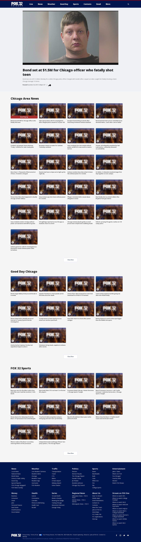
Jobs (12, 503)
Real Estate (14, 507)
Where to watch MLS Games (118, 524)
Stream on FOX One (120, 493)
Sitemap (94, 519)
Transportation (56, 471)
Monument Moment (58, 505)
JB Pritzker (75, 481)
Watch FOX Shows (118, 483)
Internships (95, 512)
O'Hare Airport (56, 481)
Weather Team (36, 478)
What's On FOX (117, 474)
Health (35, 493)
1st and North (56, 496)
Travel (54, 474)
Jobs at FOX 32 (96, 510)
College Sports (96, 488)
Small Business (16, 510)
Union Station (56, 485)
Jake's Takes (116, 471)
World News (15, 476)
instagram (120, 535)
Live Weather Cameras (39, 471)
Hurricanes (35, 483)
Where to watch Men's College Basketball (119, 512)
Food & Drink (116, 478)
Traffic (54, 469)
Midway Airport (56, 483)
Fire (93, 483)
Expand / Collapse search (128, 4)
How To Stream (97, 496)
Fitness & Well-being (38, 503)
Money (14, 493)
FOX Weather (36, 485)
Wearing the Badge (58, 500)
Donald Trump (76, 478)
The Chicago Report (78, 476)
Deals (13, 500)
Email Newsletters (97, 500)
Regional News (78, 493)
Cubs (93, 478)
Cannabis (34, 500)
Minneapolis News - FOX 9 (80, 504)
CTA (53, 476)
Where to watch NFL (118, 496)
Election (74, 471)
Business (14, 496)
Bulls (93, 476)
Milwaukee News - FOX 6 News (80, 497)
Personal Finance (16, 505)
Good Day (14, 481)
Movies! (114, 481)
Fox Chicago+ (116, 476)
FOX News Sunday (17, 488)
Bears (94, 471)
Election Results (77, 474)
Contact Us (95, 503)
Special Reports (16, 483)
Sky (93, 485)
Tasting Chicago (57, 503)
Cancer (34, 496)
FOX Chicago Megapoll (18, 485)
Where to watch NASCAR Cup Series (120, 505)
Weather (35, 469)
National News (16, 474)
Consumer (14, 498)
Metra (54, 478)
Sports (95, 469)
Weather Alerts (36, 474)
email (128, 535)
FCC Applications (97, 517)
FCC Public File (96, 514)
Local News (15, 471)
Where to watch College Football (119, 499)
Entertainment (118, 469)
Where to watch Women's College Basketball (120, 516)
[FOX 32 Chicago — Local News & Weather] (17, 4)
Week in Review (56, 498)
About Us (96, 493)
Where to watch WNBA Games (119, 520)
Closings (34, 476)
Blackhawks (96, 474)
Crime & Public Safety (18, 478)
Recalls (34, 507)
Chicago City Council (78, 485)
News (13, 469)
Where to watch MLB (119, 502)
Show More (70, 260)
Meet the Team (97, 507)
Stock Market (15, 512)
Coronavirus (35, 498)
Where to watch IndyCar (119, 509)
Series (54, 493)
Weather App (36, 481)
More (108, 4)
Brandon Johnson (77, 483)
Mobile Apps (96, 498)
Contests (95, 505)
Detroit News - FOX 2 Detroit (78, 501)
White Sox (95, 481)
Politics (75, 469)
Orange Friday (56, 507)
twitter (124, 535)
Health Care (35, 505)
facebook (116, 535)
